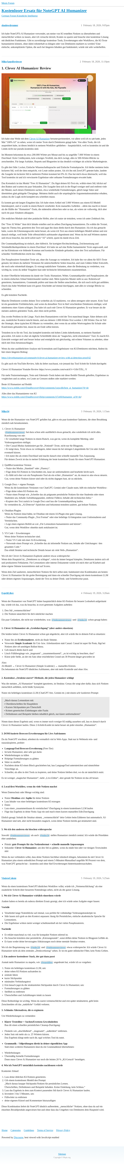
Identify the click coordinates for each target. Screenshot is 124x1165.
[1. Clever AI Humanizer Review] (49, 103)
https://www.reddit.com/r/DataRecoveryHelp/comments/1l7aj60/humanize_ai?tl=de (41, 397)
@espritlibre (47, 962)
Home (5, 1130)
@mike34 (82, 620)
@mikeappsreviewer (15, 432)
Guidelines (29, 1130)
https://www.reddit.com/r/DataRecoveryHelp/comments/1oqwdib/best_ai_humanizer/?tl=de (45, 388)
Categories (16, 1130)
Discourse (18, 1137)
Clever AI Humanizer (39, 138)
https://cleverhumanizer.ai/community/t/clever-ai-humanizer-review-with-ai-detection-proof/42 (46, 357)
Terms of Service (45, 1130)
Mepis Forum (8, 3)
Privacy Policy (63, 1130)
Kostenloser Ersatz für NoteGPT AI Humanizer (44, 10)
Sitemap (62, 1154)
